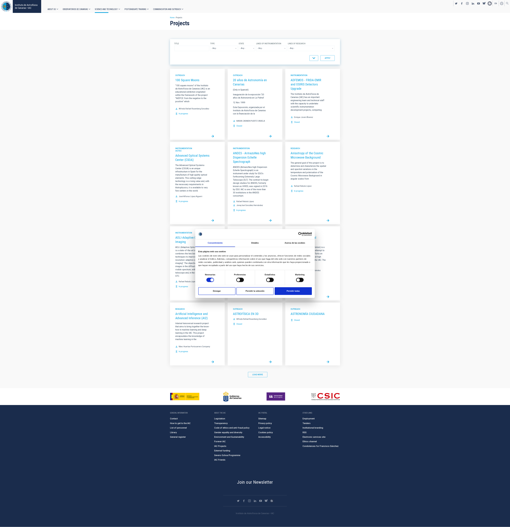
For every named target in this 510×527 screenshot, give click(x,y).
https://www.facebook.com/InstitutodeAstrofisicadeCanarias (462, 3)
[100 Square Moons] (212, 136)
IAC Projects (220, 446)
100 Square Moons (187, 80)
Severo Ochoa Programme (227, 455)
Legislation (219, 418)
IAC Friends (219, 460)
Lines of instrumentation (268, 44)
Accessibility (264, 437)
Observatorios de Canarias (75, 9)
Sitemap (262, 418)
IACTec (178, 151)
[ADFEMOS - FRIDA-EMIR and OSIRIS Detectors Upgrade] (328, 136)
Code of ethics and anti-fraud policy (231, 428)
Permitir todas (293, 291)
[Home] (6, 6)
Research (295, 148)
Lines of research (296, 44)
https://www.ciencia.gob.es (184, 396)
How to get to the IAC (180, 423)
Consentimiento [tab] (215, 243)
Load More (257, 375)
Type (212, 44)
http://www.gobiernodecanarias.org (232, 396)
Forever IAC (220, 441)
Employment (309, 418)
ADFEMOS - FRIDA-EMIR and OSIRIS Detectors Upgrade (306, 84)
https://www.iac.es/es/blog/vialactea (489, 3)
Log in (501, 3)
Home (172, 17)
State (241, 44)
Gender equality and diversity (228, 432)
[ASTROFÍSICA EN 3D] (270, 361)
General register (178, 437)
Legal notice (264, 428)
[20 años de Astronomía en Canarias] (270, 136)
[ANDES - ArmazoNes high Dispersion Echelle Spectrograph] (270, 220)
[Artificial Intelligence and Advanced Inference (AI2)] (212, 361)
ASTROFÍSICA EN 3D (246, 314)
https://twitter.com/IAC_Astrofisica (456, 3)
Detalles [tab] (255, 243)
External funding (222, 450)
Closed (239, 126)
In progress (183, 114)
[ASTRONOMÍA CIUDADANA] (328, 361)
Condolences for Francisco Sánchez (321, 446)
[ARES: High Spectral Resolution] (328, 296)
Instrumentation (299, 75)
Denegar (217, 291)
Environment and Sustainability (229, 437)
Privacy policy (265, 423)
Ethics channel (310, 441)
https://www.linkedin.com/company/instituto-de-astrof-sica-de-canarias (473, 3)
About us (52, 9)
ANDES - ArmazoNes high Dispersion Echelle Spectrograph (249, 157)
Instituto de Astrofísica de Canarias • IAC (26, 6)
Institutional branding (313, 428)
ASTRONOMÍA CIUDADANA (308, 314)
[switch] (240, 280)
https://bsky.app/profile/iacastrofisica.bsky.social (484, 3)
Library (173, 432)
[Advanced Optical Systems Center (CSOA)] (212, 220)
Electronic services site (314, 437)
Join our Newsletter (255, 482)
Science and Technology (106, 9)
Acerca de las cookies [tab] (295, 243)
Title (176, 44)
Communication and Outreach (167, 9)
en (496, 3)
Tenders (307, 423)
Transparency (221, 423)
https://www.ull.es (276, 396)
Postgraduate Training (135, 9)
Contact (174, 418)
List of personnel (178, 428)
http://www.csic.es (325, 396)
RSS (305, 432)
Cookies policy (265, 432)
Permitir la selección (255, 291)
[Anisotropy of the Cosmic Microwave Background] (328, 220)
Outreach (180, 75)
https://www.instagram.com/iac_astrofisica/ (467, 3)
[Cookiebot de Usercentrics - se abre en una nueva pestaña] (300, 234)
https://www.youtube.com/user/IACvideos (478, 3)
